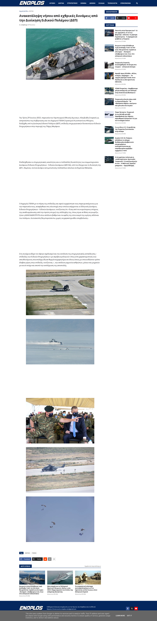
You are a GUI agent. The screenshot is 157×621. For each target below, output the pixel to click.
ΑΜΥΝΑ (31, 11)
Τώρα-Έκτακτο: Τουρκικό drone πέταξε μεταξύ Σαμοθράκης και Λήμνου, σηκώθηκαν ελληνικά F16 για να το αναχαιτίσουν (126, 116)
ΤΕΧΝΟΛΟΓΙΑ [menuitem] (112, 3)
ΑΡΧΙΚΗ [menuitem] (52, 3)
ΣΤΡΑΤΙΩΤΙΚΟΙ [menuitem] (72, 3)
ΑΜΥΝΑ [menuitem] (61, 3)
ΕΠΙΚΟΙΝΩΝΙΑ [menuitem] (125, 3)
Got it (129, 616)
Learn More (120, 616)
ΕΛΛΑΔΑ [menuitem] (101, 3)
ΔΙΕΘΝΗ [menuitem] (92, 3)
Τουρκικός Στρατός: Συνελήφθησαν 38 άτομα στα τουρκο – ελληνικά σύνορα (125, 65)
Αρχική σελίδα (23, 11)
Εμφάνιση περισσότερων (93, 566)
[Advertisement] (60, 98)
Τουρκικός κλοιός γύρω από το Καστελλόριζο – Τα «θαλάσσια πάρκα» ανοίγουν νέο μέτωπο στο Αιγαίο (125, 102)
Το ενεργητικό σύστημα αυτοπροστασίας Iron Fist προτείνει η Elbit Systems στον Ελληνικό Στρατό (86, 589)
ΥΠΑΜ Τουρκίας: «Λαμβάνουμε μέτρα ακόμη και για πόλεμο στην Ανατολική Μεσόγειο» (126, 91)
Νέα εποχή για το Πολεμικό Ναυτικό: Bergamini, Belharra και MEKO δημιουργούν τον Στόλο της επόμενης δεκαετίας (60, 589)
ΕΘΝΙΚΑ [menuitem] (83, 3)
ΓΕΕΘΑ (34, 553)
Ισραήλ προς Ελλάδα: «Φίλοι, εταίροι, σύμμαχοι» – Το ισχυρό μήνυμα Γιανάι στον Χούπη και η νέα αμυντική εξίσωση (126, 77)
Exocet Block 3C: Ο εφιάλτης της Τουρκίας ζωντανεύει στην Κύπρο (125, 129)
